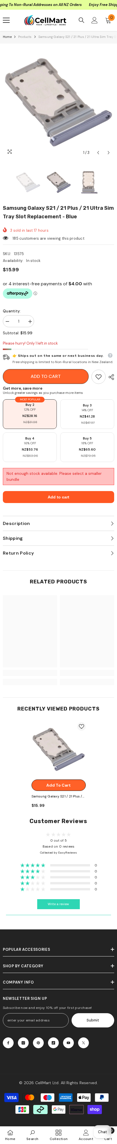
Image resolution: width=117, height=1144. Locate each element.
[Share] (110, 377)
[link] (98, 377)
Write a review (58, 904)
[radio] (30, 414)
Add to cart (46, 376)
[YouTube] (68, 1042)
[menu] (6, 20)
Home (7, 37)
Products (25, 37)
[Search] (81, 20)
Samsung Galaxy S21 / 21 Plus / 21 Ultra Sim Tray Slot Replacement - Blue (57, 796)
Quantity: (11, 311)
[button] (98, 153)
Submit (93, 1020)
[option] (58, 102)
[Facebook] (8, 1042)
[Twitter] (83, 1042)
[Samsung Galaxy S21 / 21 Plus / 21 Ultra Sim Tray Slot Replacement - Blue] (59, 749)
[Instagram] (23, 1042)
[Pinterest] (38, 1042)
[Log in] (94, 20)
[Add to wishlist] (81, 726)
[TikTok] (53, 1042)
